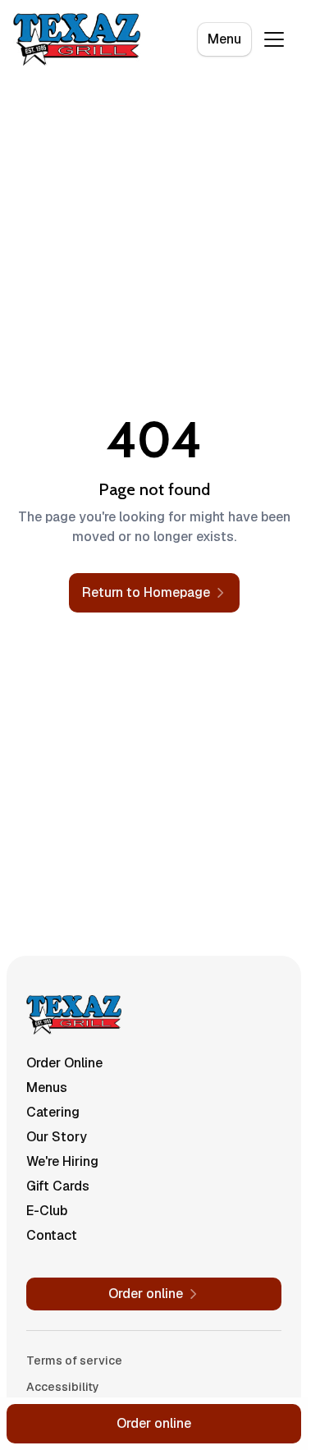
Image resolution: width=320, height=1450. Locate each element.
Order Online (64, 1062)
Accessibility (62, 1386)
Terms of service (74, 1360)
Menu (224, 39)
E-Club (46, 1210)
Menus (46, 1087)
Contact (51, 1235)
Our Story (56, 1136)
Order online (154, 1423)
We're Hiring (62, 1161)
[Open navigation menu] (274, 39)
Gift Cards (57, 1186)
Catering (53, 1112)
